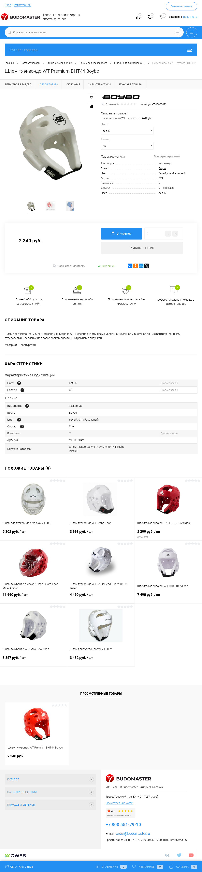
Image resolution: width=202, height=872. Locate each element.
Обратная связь (21, 866)
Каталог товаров (23, 50)
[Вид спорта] (27, 406)
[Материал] (22, 426)
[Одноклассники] (135, 266)
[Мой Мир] (141, 266)
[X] (146, 266)
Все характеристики (167, 156)
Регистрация (22, 5)
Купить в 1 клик (142, 248)
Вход (8, 5)
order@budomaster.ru (133, 833)
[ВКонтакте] (130, 266)
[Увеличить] (50, 143)
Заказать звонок (181, 6)
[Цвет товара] (19, 383)
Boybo (162, 168)
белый (162, 192)
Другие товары (169, 383)
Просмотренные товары (101, 694)
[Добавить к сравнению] (91, 106)
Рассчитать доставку (71, 265)
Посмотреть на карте (119, 803)
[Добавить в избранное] (91, 97)
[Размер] (22, 390)
